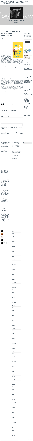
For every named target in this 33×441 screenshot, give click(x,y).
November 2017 (14, 402)
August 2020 (13, 348)
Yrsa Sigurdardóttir (5, 197)
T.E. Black (2, 195)
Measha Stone (3, 185)
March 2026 (13, 238)
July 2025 (13, 251)
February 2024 (13, 279)
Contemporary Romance (5, 111)
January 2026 (13, 241)
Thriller (29, 94)
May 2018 (13, 392)
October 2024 (13, 266)
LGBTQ (13, 111)
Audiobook (5, 110)
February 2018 (13, 397)
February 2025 (13, 259)
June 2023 (13, 292)
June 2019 (13, 371)
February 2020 (13, 358)
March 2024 (13, 277)
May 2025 (13, 254)
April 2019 (13, 374)
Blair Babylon (5, 165)
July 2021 (13, 330)
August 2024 (13, 269)
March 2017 (13, 415)
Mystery (28, 82)
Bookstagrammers (4, 2)
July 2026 (13, 231)
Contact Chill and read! (5, 3)
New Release (27, 85)
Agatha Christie (7, 163)
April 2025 (13, 256)
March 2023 (13, 297)
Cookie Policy (16, 439)
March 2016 (13, 435)
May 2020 (13, 353)
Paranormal (26, 86)
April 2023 (13, 295)
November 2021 (14, 323)
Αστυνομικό (26, 99)
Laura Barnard (5, 180)
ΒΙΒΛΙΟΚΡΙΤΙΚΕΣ (12, 1)
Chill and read (17, 20)
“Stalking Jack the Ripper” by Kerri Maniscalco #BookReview (7, 133)
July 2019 (13, 369)
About (12, 3)
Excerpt (26, 76)
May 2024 (13, 274)
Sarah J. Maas (3, 191)
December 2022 (14, 302)
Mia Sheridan (7, 186)
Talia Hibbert (11, 109)
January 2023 (13, 300)
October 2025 (13, 246)
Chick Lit (9, 110)
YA (29, 97)
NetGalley (25, 83)
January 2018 (13, 399)
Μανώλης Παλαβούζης (4, 214)
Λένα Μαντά (5, 213)
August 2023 (13, 289)
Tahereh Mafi (6, 195)
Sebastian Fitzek (4, 192)
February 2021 (13, 338)
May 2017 (13, 412)
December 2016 (14, 420)
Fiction (10, 111)
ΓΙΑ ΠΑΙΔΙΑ (26, 1)
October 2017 (13, 404)
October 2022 (13, 305)
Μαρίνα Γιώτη (2, 217)
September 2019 (14, 366)
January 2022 (13, 320)
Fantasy (29, 76)
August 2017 (13, 407)
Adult (3, 110)
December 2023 (14, 282)
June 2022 (13, 312)
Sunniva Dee (4, 194)
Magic (25, 82)
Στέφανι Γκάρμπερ (3, 218)
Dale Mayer (5, 171)
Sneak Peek (26, 93)
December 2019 (14, 361)
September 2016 (14, 425)
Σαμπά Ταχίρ (6, 217)
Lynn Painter (2, 184)
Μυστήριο (26, 115)
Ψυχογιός (26, 120)
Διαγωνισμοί (26, 100)
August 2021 (13, 328)
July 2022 (13, 310)
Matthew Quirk (6, 184)
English (7, 109)
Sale (29, 90)
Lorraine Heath (3, 183)
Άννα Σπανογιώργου (3, 198)
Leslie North (5, 182)
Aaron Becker (2, 163)
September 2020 (14, 346)
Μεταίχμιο (28, 114)
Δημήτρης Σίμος (3, 205)
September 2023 (14, 287)
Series (30, 92)
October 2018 (13, 384)
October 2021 (13, 325)
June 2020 (13, 351)
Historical (26, 80)
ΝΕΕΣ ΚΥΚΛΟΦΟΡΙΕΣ (20, 1)
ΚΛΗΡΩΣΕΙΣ (18, 2)
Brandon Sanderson (5, 166)
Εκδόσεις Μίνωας (26, 106)
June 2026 (13, 233)
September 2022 (14, 307)
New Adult (29, 83)
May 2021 (13, 333)
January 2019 (13, 379)
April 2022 (13, 315)
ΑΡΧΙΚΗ (2, 1)
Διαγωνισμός (26, 101)
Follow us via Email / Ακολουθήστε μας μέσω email (28, 33)
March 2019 (13, 376)
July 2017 (13, 409)
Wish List (22, 2)
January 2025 (13, 261)
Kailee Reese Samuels (4, 179)
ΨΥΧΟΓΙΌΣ (30, 119)
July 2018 (13, 389)
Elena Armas (5, 172)
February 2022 (13, 318)
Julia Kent (4, 178)
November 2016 (14, 422)
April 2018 (13, 394)
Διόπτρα (26, 102)
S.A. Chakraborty (7, 190)
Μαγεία (25, 114)
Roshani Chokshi (3, 190)
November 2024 (14, 264)
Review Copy (27, 89)
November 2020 (14, 343)
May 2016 (13, 432)
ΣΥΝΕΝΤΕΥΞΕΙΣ (11, 2)
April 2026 (13, 236)
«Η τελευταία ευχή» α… (6, 242)
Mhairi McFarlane (3, 186)
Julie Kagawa (8, 178)
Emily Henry (5, 173)
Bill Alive (2, 165)
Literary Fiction (26, 81)
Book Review (4, 109)
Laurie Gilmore (5, 181)
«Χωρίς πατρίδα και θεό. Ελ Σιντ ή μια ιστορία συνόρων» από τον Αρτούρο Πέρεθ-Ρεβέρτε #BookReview (5, 146)
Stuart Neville (5, 193)
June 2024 (13, 272)
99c (24, 68)
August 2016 (13, 427)
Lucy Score (7, 183)
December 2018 (14, 381)
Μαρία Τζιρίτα (7, 216)
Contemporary (13, 110)
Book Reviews (7, 1)
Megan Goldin (6, 185)
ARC (28, 68)
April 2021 (13, 335)
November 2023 (14, 284)
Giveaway (26, 79)
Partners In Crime (30, 86)
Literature (29, 81)
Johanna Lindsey (5, 177)
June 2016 (13, 430)
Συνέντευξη (3, 219)
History (29, 80)
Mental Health (16, 111)
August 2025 (13, 249)
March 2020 (13, 356)
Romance (26, 90)
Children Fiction (28, 70)
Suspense (26, 94)
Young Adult (26, 98)
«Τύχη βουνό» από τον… (6, 239)
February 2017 (13, 417)
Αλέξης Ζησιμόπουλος (4, 199)
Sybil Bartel (7, 194)
